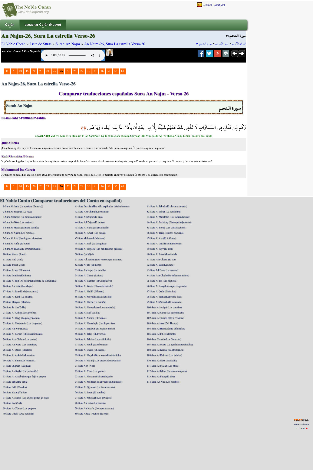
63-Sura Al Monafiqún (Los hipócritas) (95, 323)
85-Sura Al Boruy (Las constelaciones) (166, 227)
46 (102, 71)
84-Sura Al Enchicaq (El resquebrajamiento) (169, 222)
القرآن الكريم (239, 43)
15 (27, 71)
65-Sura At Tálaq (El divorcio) (90, 333)
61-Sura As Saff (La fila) (87, 312)
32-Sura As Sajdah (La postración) (20, 371)
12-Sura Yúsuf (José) (14, 264)
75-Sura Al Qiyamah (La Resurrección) (95, 387)
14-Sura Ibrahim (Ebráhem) (17, 275)
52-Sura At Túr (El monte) (88, 264)
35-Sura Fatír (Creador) (15, 387)
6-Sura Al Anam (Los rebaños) (18, 232)
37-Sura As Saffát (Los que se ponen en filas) (26, 397)
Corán (9, 26)
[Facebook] (201, 55)
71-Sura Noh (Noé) (85, 365)
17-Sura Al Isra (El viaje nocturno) (20, 291)
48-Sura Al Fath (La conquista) (90, 243)
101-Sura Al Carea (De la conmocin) (165, 312)
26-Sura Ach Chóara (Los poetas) (20, 339)
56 (115, 71)
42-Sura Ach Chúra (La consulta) (92, 211)
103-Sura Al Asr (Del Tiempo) (162, 323)
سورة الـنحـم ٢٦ (204, 43)
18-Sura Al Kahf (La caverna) (18, 296)
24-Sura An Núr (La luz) (15, 328)
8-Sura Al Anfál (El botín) (16, 243)
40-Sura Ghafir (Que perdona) (18, 413)
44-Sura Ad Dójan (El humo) (90, 222)
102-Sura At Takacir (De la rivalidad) (165, 317)
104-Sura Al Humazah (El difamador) (166, 328)
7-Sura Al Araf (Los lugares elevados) (22, 238)
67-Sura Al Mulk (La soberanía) (91, 344)
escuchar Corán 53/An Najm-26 (21, 51)
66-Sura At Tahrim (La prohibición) (93, 339)
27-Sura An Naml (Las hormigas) (20, 344)
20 (34, 71)
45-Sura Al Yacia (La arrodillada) (92, 227)
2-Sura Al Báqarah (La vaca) (17, 211)
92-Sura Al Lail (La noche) (160, 264)
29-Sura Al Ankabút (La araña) (18, 355)
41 (95, 71)
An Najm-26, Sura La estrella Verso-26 (114, 43)
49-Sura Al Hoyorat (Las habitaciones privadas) (99, 248)
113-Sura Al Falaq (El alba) (161, 376)
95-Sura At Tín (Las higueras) (162, 280)
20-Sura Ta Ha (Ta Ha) (14, 307)
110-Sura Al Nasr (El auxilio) (162, 360)
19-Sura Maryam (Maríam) (16, 301)
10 (20, 71)
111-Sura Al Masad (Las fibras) (163, 365)
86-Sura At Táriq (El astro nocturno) (165, 232)
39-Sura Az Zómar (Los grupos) (19, 408)
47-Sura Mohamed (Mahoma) (90, 238)
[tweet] (209, 55)
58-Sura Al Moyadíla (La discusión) (93, 296)
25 (54, 71)
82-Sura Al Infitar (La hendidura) (164, 211)
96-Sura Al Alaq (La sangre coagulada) (167, 286)
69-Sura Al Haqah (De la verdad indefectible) (98, 355)
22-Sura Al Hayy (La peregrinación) (21, 317)
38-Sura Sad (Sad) (12, 402)
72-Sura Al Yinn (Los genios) (90, 371)
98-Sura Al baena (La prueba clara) (164, 296)
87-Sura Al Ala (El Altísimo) (161, 238)
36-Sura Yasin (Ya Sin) (15, 392)
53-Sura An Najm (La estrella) (90, 270)
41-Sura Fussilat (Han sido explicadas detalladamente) (102, 206)
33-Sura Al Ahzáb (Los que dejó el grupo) (24, 376)
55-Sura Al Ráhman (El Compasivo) (93, 280)
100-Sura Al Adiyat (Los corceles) (164, 307)
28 (74, 71)
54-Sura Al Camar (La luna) (89, 275)
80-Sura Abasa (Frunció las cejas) (92, 413)
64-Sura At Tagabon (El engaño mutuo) (95, 328)
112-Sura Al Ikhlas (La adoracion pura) (167, 371)
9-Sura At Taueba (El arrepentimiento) (22, 248)
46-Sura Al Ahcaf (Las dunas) (90, 232)
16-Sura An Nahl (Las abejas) (18, 286)
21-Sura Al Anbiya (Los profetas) (20, 312)
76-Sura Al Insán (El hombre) (90, 392)
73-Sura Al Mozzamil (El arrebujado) (94, 376)
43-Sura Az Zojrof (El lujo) (89, 216)
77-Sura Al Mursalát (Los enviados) (93, 397)
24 (47, 71)
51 (109, 71)
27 (68, 71)
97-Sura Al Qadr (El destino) (161, 291)
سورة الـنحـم (222, 43)
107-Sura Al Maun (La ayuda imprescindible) (170, 344)
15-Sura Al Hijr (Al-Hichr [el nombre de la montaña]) (30, 280)
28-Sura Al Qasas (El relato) (17, 349)
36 (88, 71)
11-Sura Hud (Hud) (13, 259)
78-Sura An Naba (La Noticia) (90, 402)
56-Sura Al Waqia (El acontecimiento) (94, 286)
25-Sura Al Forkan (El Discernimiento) (23, 333)
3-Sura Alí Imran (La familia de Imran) (22, 216)
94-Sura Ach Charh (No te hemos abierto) (168, 275)
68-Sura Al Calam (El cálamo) (90, 349)
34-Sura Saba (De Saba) (15, 381)
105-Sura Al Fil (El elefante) (161, 333)
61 (122, 71)
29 (81, 71)
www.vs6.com (301, 424)
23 (40, 71)
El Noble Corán (13, 43)
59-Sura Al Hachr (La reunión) (90, 301)
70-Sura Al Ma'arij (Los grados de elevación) (98, 360)
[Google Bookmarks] (217, 55)
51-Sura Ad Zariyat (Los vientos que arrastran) (98, 259)
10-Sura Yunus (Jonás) (14, 254)
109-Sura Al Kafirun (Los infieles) (164, 355)
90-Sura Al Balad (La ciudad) (162, 254)
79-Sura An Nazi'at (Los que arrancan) (94, 408)
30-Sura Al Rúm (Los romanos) (19, 360)
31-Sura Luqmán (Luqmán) (17, 365)
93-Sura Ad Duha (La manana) (162, 270)
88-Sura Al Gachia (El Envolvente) (164, 243)
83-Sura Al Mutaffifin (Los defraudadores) (168, 216)
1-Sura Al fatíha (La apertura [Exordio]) (23, 206)
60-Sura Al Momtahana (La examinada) (95, 307)
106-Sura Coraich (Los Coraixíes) (164, 339)
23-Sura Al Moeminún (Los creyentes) (22, 323)
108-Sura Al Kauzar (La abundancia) (165, 349)
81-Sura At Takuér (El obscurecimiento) (167, 206)
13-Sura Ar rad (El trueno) (16, 270)
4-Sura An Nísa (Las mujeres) (18, 222)
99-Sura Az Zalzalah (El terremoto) (164, 301)
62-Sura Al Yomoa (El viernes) (90, 317)
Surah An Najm (68, 43)
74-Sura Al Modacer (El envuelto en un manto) (98, 381)
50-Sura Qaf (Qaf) (84, 254)
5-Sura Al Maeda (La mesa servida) (21, 227)
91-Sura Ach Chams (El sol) (161, 259)
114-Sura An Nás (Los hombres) (163, 381)
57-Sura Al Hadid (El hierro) (89, 291)
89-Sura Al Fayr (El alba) (160, 248)
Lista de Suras (41, 43)
